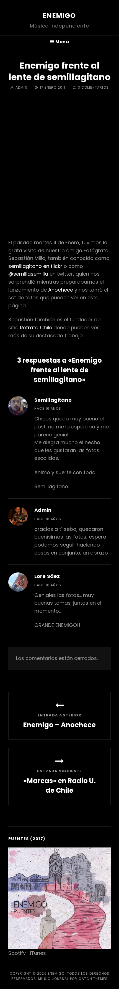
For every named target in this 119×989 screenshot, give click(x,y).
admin (21, 87)
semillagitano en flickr (35, 266)
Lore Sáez (47, 576)
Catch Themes (93, 978)
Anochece (60, 289)
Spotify (17, 953)
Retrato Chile (36, 327)
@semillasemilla (28, 273)
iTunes (38, 953)
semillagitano (53, 399)
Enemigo (59, 15)
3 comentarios (93, 87)
